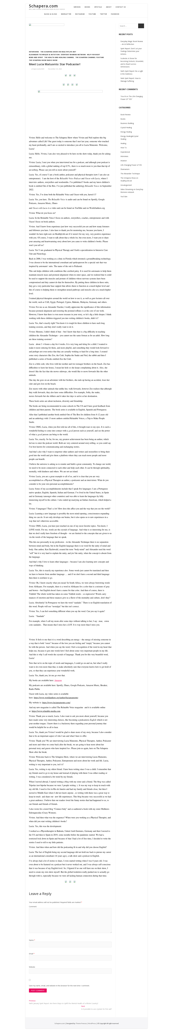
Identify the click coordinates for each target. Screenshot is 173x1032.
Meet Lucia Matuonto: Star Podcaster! (54, 64)
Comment (33, 906)
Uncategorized (126, 185)
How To (124, 147)
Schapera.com (43, 6)
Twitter (103, 14)
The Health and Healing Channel (59, 57)
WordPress (92, 1023)
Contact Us (121, 7)
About (109, 7)
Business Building (127, 123)
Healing (123, 143)
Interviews (34, 52)
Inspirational (125, 152)
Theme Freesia (81, 1023)
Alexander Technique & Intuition (44, 55)
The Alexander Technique (130, 173)
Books (87, 7)
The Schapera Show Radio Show (43, 60)
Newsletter (66, 14)
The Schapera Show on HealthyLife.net (58, 52)
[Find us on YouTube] (72, 85)
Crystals (98, 7)
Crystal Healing (126, 127)
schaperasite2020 (37, 69)
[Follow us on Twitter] (68, 85)
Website (32, 967)
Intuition (124, 161)
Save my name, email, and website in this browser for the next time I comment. (59, 986)
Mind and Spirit (36, 57)
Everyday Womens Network (73, 55)
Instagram (80, 14)
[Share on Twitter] (70, 76)
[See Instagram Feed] (77, 85)
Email (31, 954)
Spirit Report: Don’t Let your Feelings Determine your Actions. (131, 51)
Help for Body (93, 55)
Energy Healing (126, 132)
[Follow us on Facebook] (64, 85)
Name (32, 940)
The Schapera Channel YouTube (89, 57)
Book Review (126, 114)
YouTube (92, 14)
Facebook (115, 14)
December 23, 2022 (55, 69)
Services (77, 7)
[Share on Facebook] (66, 76)
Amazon (58, 680)
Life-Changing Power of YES (131, 165)
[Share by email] (74, 76)
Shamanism (125, 169)
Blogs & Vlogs (50, 14)
